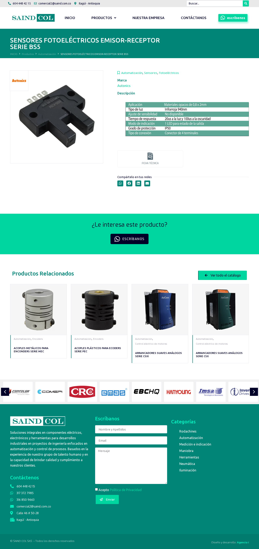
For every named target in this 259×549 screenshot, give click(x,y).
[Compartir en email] (147, 183)
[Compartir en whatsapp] (120, 183)
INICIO (13, 54)
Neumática (187, 464)
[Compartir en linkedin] (138, 183)
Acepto (120, 490)
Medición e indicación (195, 444)
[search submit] (246, 3)
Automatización (47, 54)
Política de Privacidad (126, 490)
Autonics (124, 86)
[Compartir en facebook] (129, 183)
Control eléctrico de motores (151, 343)
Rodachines (187, 431)
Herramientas (189, 457)
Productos (28, 54)
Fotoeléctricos (169, 73)
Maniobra (186, 451)
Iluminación (187, 470)
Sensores (150, 73)
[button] (222, 275)
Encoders (37, 339)
